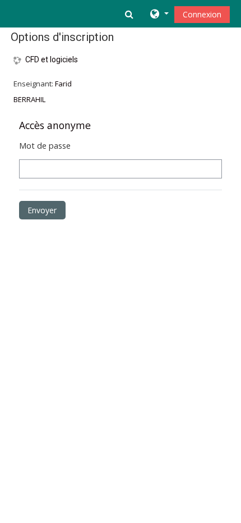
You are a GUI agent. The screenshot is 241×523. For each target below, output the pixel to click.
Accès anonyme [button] (55, 125)
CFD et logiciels (51, 59)
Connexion (202, 14)
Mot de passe (45, 145)
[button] (130, 14)
